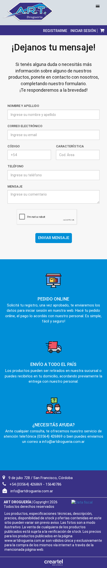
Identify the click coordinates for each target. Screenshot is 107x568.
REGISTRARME (55, 31)
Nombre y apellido (23, 106)
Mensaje (14, 186)
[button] (102, 30)
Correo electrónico (24, 126)
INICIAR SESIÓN (83, 31)
